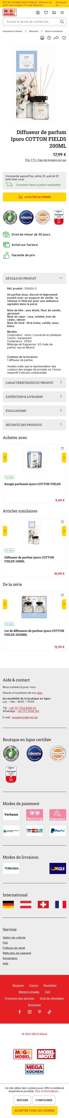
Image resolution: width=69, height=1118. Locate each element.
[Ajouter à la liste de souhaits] (64, 38)
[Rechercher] (62, 21)
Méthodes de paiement (17, 953)
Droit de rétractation (52, 998)
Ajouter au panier (38, 197)
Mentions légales (29, 991)
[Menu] (62, 12)
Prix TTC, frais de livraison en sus (45, 160)
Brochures (34, 1004)
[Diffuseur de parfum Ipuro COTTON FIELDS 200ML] (34, 84)
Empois (33, 985)
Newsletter (50, 985)
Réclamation (10, 958)
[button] (34, 234)
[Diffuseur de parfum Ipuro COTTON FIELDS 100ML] (34, 533)
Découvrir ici (61, 3)
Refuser (22, 1100)
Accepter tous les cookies (35, 1110)
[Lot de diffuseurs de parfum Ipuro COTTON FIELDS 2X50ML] (34, 607)
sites (39, 692)
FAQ (5, 942)
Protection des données (19, 998)
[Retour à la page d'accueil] (10, 12)
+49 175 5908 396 (28, 711)
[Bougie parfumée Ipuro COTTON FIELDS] (34, 460)
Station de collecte (14, 937)
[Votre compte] (38, 12)
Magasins (18, 985)
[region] (34, 84)
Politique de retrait (14, 947)
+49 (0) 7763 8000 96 (22, 707)
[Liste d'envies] (46, 12)
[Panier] (54, 12)
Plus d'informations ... (48, 1091)
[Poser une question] (49, 38)
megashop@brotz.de (25, 717)
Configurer (43, 1100)
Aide (5, 963)
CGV (47, 991)
